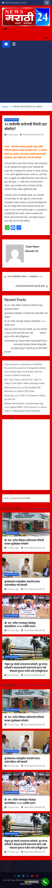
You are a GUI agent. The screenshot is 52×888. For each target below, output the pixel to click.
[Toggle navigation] (14, 44)
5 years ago (12, 134)
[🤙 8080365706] (45, 882)
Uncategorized (11, 120)
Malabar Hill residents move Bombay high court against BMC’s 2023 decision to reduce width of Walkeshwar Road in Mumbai (25, 407)
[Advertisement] (26, 75)
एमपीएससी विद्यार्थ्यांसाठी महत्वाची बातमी (30, 286)
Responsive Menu (47, 2)
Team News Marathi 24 (33, 134)
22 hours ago (13, 589)
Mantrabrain (26, 884)
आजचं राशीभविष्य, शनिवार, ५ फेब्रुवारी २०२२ (24, 276)
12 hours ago (13, 548)
